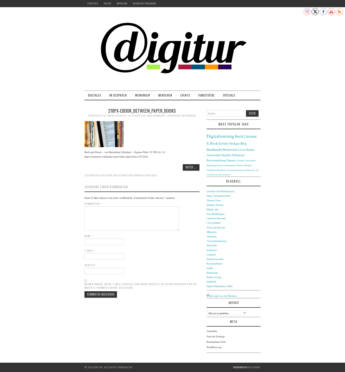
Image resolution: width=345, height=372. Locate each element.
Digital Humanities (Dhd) (220, 286)
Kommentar (93, 203)
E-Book (212, 143)
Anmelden (212, 331)
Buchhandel (214, 149)
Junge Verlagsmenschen (219, 195)
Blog (243, 143)
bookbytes (212, 250)
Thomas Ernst (214, 200)
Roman (248, 165)
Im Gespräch (118, 95)
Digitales (94, 95)
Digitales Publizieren (233, 155)
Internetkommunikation (236, 170)
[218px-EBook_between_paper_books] (104, 133)
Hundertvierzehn (215, 259)
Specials (229, 95)
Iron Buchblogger (216, 214)
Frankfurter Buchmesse (216, 170)
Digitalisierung (220, 136)
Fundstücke (206, 95)
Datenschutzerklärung (144, 3)
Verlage (234, 143)
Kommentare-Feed (216, 341)
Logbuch (211, 254)
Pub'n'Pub (212, 245)
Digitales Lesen (235, 160)
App (257, 170)
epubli (210, 268)
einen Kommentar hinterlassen (142, 175)
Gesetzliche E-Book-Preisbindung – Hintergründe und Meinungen (165, 115)
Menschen (165, 95)
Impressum (122, 3)
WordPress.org (214, 347)
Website (89, 265)
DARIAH (211, 281)
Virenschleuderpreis (217, 241)
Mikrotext (212, 232)
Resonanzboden (214, 263)
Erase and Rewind (216, 227)
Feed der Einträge (216, 336)
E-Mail (89, 250)
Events (185, 95)
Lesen (242, 150)
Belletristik (230, 149)
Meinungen (142, 95)
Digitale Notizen (215, 205)
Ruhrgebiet (226, 174)
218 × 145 (127, 115)
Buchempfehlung (216, 160)
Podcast (240, 165)
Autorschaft (213, 155)
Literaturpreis (229, 165)
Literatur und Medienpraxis (220, 191)
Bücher (250, 150)
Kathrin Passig (214, 277)
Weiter (191, 167)
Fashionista (240, 367)
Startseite (92, 3)
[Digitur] (172, 50)
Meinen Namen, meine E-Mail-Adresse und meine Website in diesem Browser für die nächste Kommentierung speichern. (140, 285)
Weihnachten (250, 170)
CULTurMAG (214, 222)
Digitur (107, 3)
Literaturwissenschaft (214, 174)
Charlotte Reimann (216, 218)
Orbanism (212, 236)
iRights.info (212, 209)
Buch (239, 136)
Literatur (250, 136)
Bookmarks (212, 272)
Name (88, 236)
